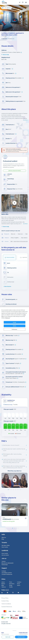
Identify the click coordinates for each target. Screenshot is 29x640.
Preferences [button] (7, 318)
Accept (14, 322)
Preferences (14, 329)
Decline (14, 325)
